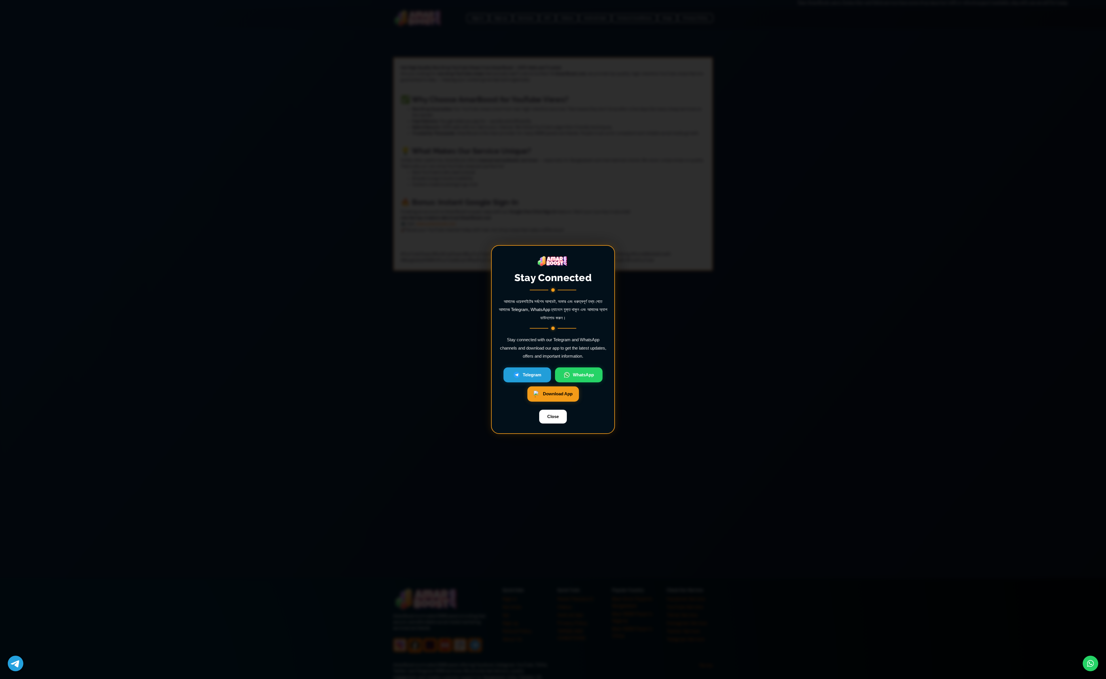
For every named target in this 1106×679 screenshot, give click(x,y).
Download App (558, 393)
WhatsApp (583, 374)
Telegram (532, 374)
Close (553, 416)
